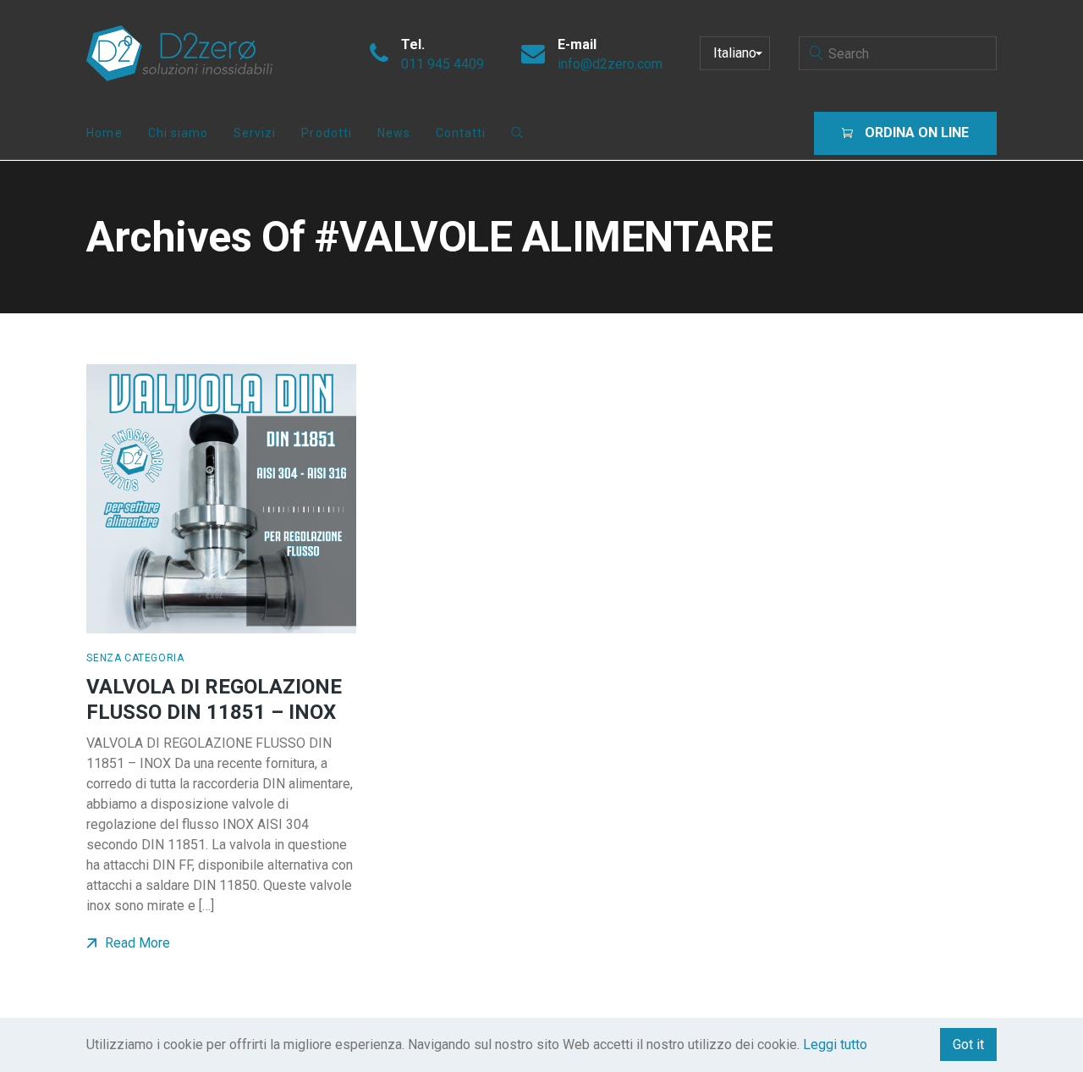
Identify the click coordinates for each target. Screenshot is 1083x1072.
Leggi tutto (835, 1044)
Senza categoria (135, 658)
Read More (136, 943)
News (393, 133)
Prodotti (326, 133)
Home (104, 133)
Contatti (461, 133)
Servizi (255, 133)
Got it (968, 1044)
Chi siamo (178, 133)
